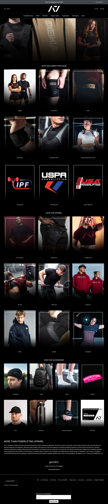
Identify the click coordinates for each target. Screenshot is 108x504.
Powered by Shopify (13, 485)
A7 (8, 485)
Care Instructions (44, 480)
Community (75, 16)
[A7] (54, 9)
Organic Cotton (55, 16)
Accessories (65, 16)
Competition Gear (28, 16)
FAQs (83, 16)
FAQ (38, 480)
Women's (45, 16)
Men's (37, 16)
